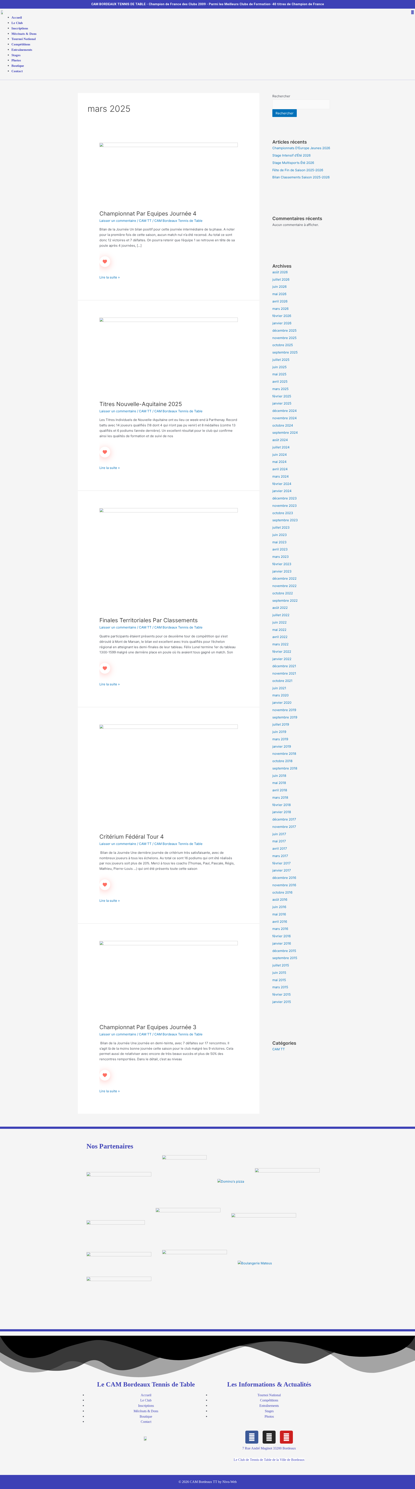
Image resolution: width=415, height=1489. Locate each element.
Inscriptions (19, 28)
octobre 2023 (282, 513)
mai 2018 (279, 783)
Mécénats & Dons (24, 33)
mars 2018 (280, 797)
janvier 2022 (281, 659)
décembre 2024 (284, 411)
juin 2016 (279, 907)
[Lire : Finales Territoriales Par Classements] (168, 560)
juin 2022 (279, 622)
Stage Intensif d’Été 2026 (291, 155)
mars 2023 (280, 557)
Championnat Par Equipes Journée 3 (147, 1027)
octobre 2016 (282, 892)
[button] (210, 12)
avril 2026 (279, 301)
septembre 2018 (284, 768)
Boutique (17, 65)
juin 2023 (279, 535)
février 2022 (281, 651)
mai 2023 (279, 542)
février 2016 (281, 936)
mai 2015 (279, 980)
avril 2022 (279, 637)
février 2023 (281, 564)
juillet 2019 (280, 724)
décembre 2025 (284, 330)
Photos (16, 60)
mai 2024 (279, 462)
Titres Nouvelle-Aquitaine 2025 (140, 404)
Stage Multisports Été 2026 (293, 163)
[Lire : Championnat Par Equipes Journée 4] (168, 173)
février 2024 (281, 484)
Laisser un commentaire (117, 221)
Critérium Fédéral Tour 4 (131, 836)
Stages (16, 55)
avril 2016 (279, 922)
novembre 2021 (284, 673)
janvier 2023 (282, 571)
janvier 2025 (281, 403)
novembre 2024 (284, 418)
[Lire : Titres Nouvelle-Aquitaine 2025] (168, 356)
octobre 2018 (282, 761)
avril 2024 (280, 469)
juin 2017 (279, 834)
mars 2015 (280, 987)
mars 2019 (280, 739)
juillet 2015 (280, 965)
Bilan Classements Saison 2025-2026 (301, 177)
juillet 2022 (280, 615)
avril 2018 (279, 790)
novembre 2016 (284, 885)
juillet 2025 (280, 360)
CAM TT (145, 221)
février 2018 (281, 805)
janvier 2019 (281, 746)
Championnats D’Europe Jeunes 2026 (301, 148)
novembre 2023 (284, 506)
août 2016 (279, 899)
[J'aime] (104, 261)
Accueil (16, 17)
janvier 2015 (281, 1002)
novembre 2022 (284, 586)
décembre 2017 (284, 819)
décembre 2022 (284, 578)
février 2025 (281, 396)
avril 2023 (280, 549)
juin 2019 (279, 732)
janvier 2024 (282, 491)
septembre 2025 (285, 352)
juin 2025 (279, 367)
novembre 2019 (284, 710)
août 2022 (280, 608)
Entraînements (21, 49)
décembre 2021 (284, 666)
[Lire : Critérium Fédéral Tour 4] (168, 776)
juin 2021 (279, 688)
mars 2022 (280, 644)
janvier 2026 (281, 323)
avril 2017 (279, 848)
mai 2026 (279, 294)
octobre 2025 (282, 345)
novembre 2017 (284, 827)
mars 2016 (280, 929)
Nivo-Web (229, 1482)
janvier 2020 (281, 703)
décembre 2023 (284, 498)
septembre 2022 (285, 600)
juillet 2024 (281, 447)
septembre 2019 (284, 717)
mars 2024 (280, 476)
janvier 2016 (281, 943)
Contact (17, 71)
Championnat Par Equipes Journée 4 (147, 213)
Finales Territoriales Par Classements (148, 620)
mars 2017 (280, 856)
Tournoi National (23, 39)
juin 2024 (279, 455)
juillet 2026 (280, 279)
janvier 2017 (281, 870)
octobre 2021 (282, 681)
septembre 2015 (284, 958)
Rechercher (281, 96)
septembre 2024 (285, 432)
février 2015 (281, 994)
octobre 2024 (282, 425)
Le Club (17, 23)
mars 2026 (280, 309)
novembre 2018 (284, 754)
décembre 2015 (284, 951)
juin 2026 (279, 287)
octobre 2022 (282, 593)
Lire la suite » (109, 277)
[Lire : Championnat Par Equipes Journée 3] (168, 979)
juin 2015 (279, 973)
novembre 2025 (284, 338)
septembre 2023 (285, 520)
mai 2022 (279, 630)
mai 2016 (279, 914)
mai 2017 (279, 841)
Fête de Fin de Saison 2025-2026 (297, 170)
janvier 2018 (281, 812)
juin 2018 (279, 776)
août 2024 (280, 440)
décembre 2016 (284, 878)
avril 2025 (279, 381)
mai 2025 (279, 374)
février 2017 (281, 863)
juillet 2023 (281, 527)
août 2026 (280, 272)
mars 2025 (280, 389)
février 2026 (281, 316)
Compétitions (20, 44)
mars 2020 (280, 695)
